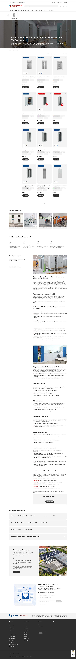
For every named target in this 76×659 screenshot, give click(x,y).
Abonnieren (59, 600)
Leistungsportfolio (27, 625)
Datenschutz (41, 625)
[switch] (73, 655)
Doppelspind (11, 642)
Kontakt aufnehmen (49, 501)
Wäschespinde (12, 273)
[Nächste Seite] (47, 203)
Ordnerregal (11, 627)
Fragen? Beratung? (12, 285)
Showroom (53, 2)
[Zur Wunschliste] (63, 6)
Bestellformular (59, 2)
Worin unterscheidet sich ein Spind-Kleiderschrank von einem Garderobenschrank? (33, 516)
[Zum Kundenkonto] (60, 6)
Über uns (25, 623)
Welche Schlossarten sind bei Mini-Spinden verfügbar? (25, 536)
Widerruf (40, 632)
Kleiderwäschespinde (13, 278)
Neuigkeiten (26, 627)
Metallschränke (12, 632)
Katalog (25, 632)
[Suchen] (56, 6)
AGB (39, 627)
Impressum (40, 623)
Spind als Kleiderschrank (13, 644)
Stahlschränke (36, 478)
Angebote (11, 10)
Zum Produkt (25, 87)
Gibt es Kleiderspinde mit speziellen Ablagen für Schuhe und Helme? (29, 522)
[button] (45, 10)
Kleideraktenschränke (13, 275)
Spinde (35, 482)
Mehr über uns (16, 571)
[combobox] (42, 6)
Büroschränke (36, 488)
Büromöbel (36, 486)
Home (10, 50)
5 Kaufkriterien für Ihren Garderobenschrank (18, 280)
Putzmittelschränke (12, 634)
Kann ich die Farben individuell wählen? (21, 529)
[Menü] (74, 650)
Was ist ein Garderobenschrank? (15, 262)
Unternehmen (26, 621)
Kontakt (65, 2)
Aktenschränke (36, 480)
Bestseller (11, 621)
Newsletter (26, 640)
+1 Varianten (40, 181)
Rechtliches (41, 621)
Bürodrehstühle (12, 638)
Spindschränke (12, 646)
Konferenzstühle (12, 636)
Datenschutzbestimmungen (42, 603)
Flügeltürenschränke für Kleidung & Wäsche (17, 268)
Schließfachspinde (37, 484)
